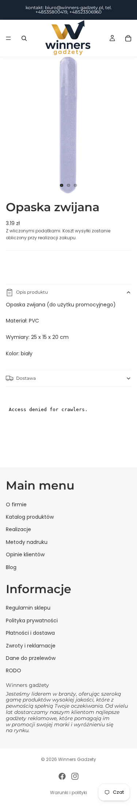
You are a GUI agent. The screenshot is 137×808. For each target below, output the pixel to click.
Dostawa (26, 378)
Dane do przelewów (31, 658)
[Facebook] (62, 776)
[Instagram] (75, 776)
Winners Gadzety (77, 759)
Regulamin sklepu (28, 608)
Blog (11, 567)
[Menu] (8, 38)
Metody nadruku (26, 542)
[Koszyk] (128, 38)
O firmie (16, 504)
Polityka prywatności (32, 620)
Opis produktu (32, 292)
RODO (13, 670)
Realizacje (18, 529)
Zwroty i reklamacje (31, 645)
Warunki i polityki (68, 792)
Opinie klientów (25, 554)
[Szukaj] (24, 38)
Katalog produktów (30, 517)
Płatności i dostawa (30, 633)
